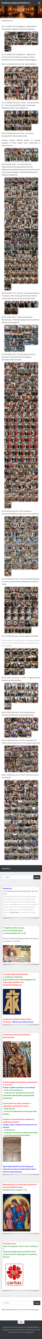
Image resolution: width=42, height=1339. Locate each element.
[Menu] (39, 3)
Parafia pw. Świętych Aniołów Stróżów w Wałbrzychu (16, 2)
